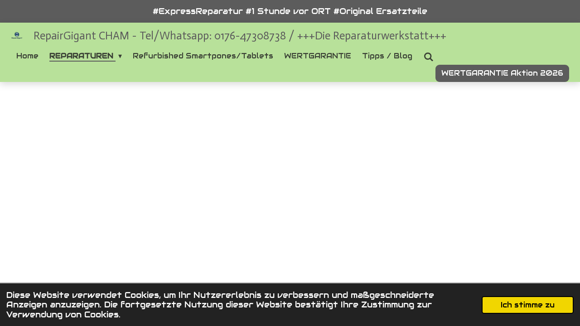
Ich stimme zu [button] (528, 305)
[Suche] (428, 56)
